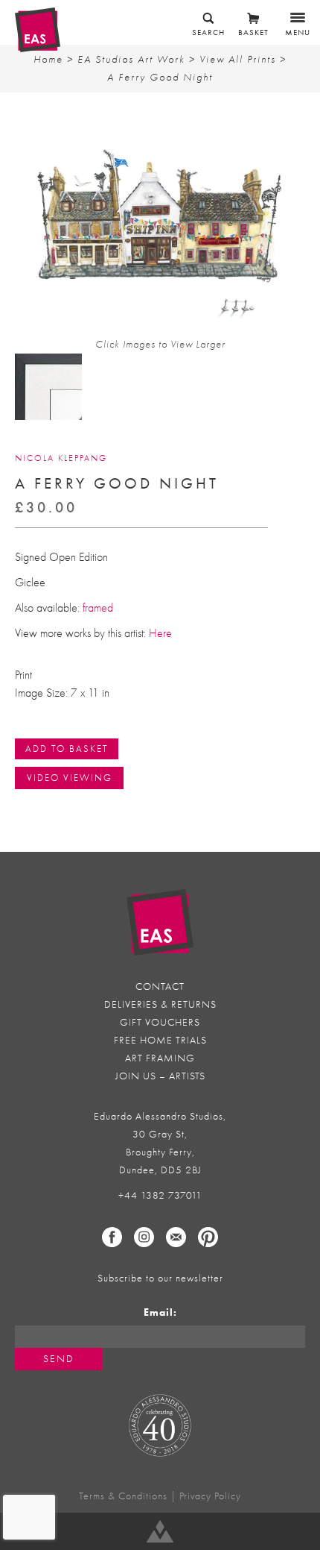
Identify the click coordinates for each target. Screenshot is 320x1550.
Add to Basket (66, 748)
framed (98, 608)
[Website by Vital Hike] (160, 1531)
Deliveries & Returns (160, 1004)
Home (48, 59)
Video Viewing (69, 777)
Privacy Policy (210, 1496)
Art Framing (160, 1058)
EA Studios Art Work (131, 59)
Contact (160, 986)
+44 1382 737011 (160, 1195)
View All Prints (237, 59)
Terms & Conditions (123, 1496)
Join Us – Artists (160, 1076)
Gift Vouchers (160, 1022)
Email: (160, 1312)
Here (160, 633)
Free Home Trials (160, 1040)
